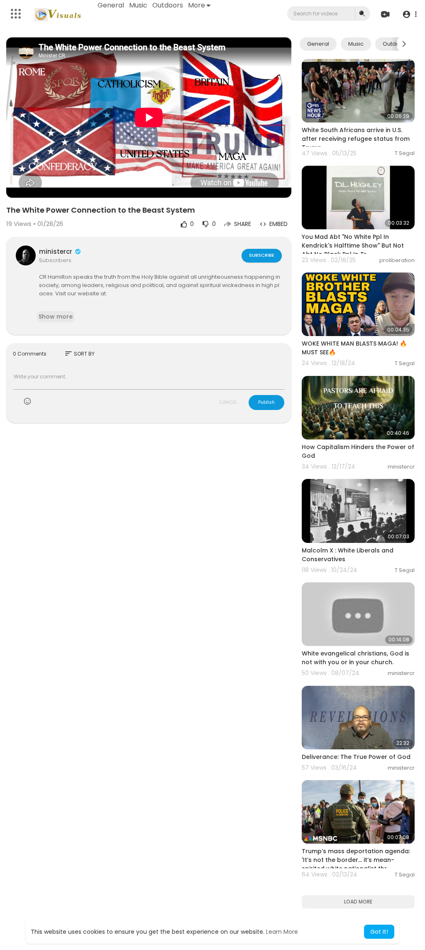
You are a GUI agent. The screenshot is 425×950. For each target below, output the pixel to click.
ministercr (56, 251)
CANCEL (228, 402)
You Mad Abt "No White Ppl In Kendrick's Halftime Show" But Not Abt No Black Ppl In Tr (353, 245)
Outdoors (167, 5)
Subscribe (261, 255)
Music (138, 5)
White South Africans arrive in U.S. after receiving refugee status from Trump (356, 139)
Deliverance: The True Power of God (356, 757)
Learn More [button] (282, 932)
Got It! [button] (379, 932)
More (196, 5)
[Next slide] (403, 44)
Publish (266, 402)
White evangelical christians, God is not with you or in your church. (355, 657)
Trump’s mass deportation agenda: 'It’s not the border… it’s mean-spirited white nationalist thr (356, 860)
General (111, 5)
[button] (409, 14)
